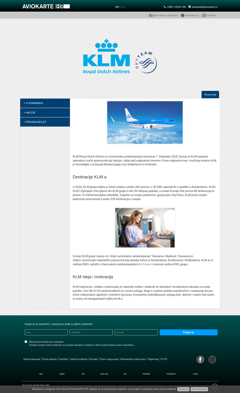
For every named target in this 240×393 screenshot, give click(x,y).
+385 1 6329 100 (176, 6)
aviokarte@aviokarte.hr (205, 6)
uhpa (195, 374)
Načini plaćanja (31, 359)
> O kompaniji (33, 103)
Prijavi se (188, 332)
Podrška (63, 359)
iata (41, 374)
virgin (62, 374)
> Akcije (29, 112)
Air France (144, 264)
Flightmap (153, 359)
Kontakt (93, 359)
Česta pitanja (49, 359)
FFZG (164, 359)
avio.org (104, 374)
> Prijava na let (35, 121)
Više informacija (199, 389)
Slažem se (183, 389)
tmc (125, 374)
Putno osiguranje (109, 359)
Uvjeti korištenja (78, 359)
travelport (171, 374)
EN (123, 6)
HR (117, 6)
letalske (146, 374)
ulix (83, 374)
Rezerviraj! (210, 94)
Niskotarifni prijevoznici (133, 359)
